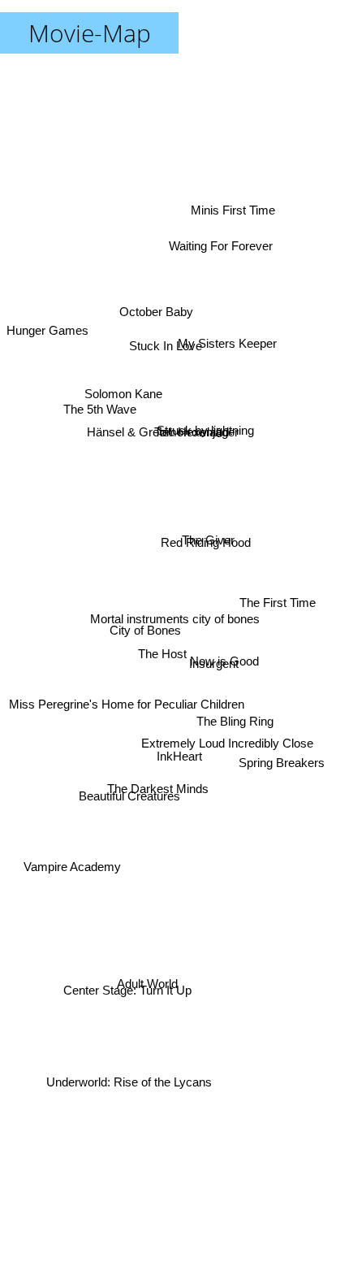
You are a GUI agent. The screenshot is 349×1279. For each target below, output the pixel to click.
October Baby (159, 302)
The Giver (206, 534)
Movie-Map (89, 33)
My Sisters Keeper (228, 351)
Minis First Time (234, 208)
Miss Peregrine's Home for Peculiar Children (125, 700)
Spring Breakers (282, 764)
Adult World (148, 985)
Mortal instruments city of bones (175, 619)
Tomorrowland (191, 436)
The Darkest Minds (149, 784)
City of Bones (143, 635)
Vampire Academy (72, 871)
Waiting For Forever (220, 242)
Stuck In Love (169, 340)
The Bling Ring (235, 719)
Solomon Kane (126, 380)
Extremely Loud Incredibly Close (227, 747)
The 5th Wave (97, 416)
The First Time (277, 593)
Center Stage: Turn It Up (130, 1002)
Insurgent (212, 670)
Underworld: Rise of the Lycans (130, 1083)
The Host (162, 655)
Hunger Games (47, 348)
